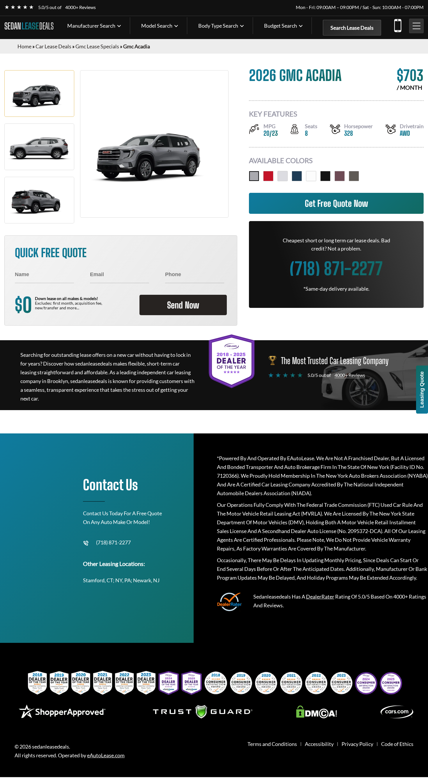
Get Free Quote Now (336, 203)
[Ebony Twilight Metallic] (325, 176)
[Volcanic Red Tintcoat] (268, 176)
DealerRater (320, 596)
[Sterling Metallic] (254, 176)
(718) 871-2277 (397, 24)
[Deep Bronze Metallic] (354, 176)
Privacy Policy (357, 744)
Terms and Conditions (272, 744)
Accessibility (319, 744)
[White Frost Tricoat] (282, 176)
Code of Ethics (397, 744)
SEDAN (29, 26)
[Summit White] (311, 176)
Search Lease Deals (352, 27)
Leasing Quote (422, 389)
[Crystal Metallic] (339, 176)
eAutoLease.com (106, 755)
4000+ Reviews (80, 7)
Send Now (183, 305)
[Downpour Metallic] (297, 176)
